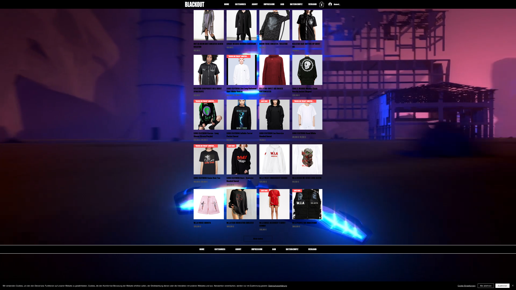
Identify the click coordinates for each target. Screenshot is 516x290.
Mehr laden (258, 239)
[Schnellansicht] (209, 25)
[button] (240, 4)
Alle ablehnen (486, 285)
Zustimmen (502, 285)
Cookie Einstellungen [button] (467, 285)
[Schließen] (512, 286)
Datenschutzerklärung (277, 285)
